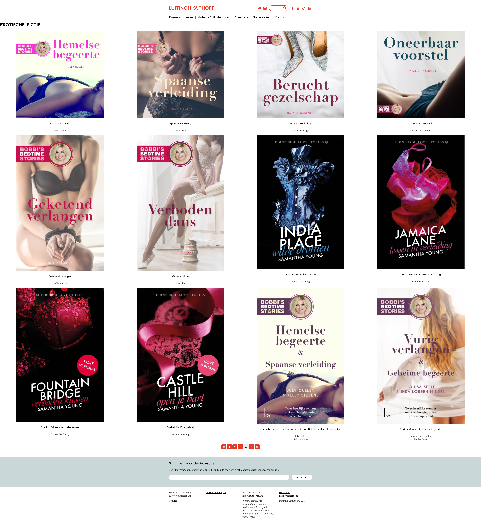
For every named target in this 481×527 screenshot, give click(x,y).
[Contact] (265, 8)
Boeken (174, 17)
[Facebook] (292, 8)
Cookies (173, 500)
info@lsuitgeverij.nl (252, 495)
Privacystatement (288, 495)
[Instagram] (298, 8)
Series (189, 17)
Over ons (241, 17)
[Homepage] (259, 8)
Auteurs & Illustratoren (214, 17)
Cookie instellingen (216, 492)
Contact (281, 17)
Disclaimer (284, 492)
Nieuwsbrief (261, 17)
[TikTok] (303, 9)
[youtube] (309, 8)
